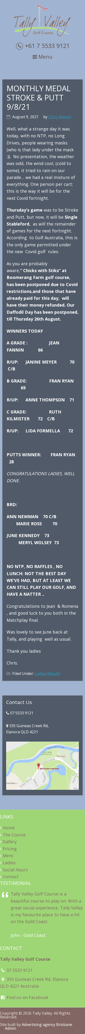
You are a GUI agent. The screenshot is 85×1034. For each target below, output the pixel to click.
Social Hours (15, 870)
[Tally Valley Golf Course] (42, 36)
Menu (44, 56)
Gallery (10, 841)
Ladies (9, 862)
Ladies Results (47, 673)
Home (9, 827)
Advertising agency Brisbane (47, 1024)
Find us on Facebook (26, 997)
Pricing (10, 849)
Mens (8, 855)
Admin (10, 1028)
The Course (14, 835)
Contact (11, 876)
